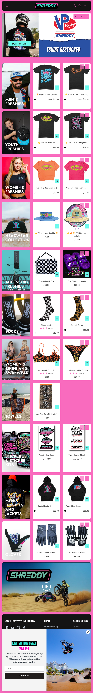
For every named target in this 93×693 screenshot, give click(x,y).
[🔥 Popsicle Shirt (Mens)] (46, 77)
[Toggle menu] (8, 5)
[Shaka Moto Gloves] (77, 535)
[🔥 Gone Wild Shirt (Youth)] (77, 125)
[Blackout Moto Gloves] (46, 535)
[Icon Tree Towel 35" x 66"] (46, 397)
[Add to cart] (57, 226)
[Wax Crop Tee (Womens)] (46, 170)
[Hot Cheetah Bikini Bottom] (77, 353)
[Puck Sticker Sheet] (46, 438)
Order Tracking (51, 626)
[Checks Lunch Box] (46, 264)
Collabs (76, 626)
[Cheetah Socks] (77, 308)
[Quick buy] (57, 87)
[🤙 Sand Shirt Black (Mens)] (77, 77)
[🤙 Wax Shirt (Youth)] (46, 125)
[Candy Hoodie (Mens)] (46, 489)
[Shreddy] (46, 5)
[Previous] (76, 16)
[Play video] (46, 587)
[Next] (87, 16)
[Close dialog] (88, 632)
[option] (46, 35)
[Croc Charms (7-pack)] (77, 264)
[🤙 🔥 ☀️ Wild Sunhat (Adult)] (77, 216)
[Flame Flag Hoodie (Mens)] (77, 489)
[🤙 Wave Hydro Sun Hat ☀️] (46, 216)
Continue (24, 675)
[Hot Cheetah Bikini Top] (46, 353)
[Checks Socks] (46, 308)
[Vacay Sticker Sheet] (77, 438)
